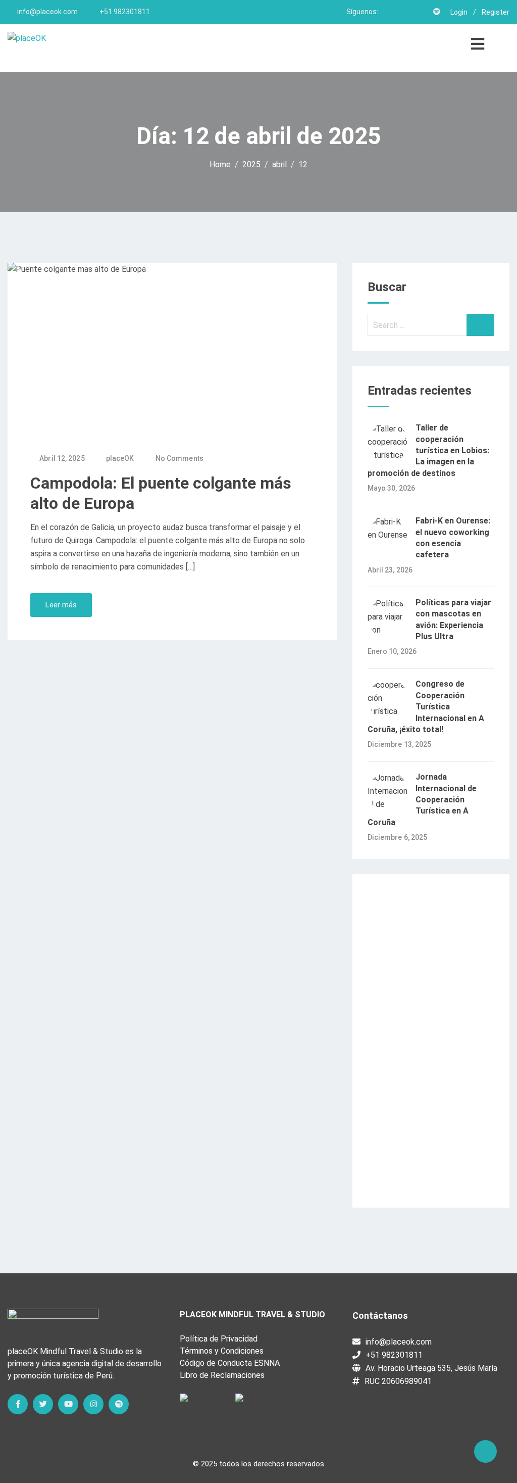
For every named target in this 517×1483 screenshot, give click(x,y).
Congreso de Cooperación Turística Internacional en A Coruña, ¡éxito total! (426, 706)
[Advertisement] (431, 1040)
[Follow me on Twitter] (398, 12)
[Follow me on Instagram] (423, 12)
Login (459, 12)
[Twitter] (43, 1404)
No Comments (179, 458)
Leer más (61, 604)
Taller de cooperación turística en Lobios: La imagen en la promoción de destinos (428, 450)
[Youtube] (68, 1404)
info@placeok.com (47, 12)
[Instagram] (93, 1404)
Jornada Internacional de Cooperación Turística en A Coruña (422, 799)
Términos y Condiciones (222, 1351)
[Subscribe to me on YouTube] (410, 12)
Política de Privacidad (218, 1339)
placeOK (120, 458)
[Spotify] (119, 1404)
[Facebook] (18, 1404)
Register (495, 12)
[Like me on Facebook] (385, 12)
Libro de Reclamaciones (222, 1375)
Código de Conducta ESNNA (230, 1363)
